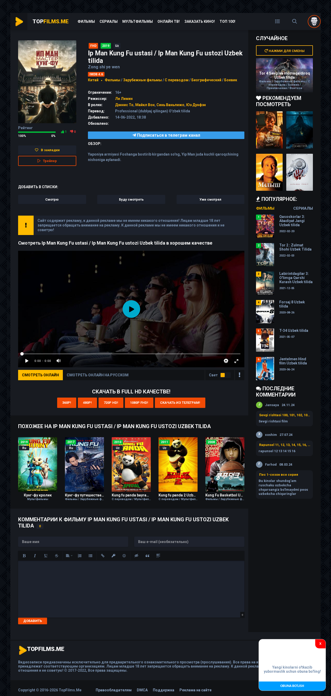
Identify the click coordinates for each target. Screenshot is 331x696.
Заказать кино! (199, 21)
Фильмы (86, 21)
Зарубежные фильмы (142, 80)
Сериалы (109, 21)
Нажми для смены (286, 51)
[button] (24, 556)
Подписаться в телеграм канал (168, 135)
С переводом (177, 80)
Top (51, 21)
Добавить (32, 621)
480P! (87, 403)
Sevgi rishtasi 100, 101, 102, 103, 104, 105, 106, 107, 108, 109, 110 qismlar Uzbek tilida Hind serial (284, 415)
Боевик (230, 80)
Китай (93, 80)
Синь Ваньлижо (170, 105)
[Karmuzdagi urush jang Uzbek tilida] (269, 130)
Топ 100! (227, 21)
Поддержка (163, 690)
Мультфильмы (137, 21)
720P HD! (111, 403)
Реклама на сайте (195, 690)
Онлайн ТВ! (168, 21)
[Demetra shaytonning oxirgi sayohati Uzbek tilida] (299, 130)
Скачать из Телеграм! (180, 403)
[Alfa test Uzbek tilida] (299, 172)
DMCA (142, 690)
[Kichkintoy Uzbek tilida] (269, 172)
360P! (66, 403)
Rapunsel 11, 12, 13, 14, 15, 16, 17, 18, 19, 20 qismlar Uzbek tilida (284, 444)
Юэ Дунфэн (196, 105)
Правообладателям (114, 690)
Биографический (206, 80)
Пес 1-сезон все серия (278, 474)
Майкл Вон (145, 105)
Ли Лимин (124, 99)
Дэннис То (124, 105)
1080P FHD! (139, 403)
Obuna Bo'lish (292, 686)
